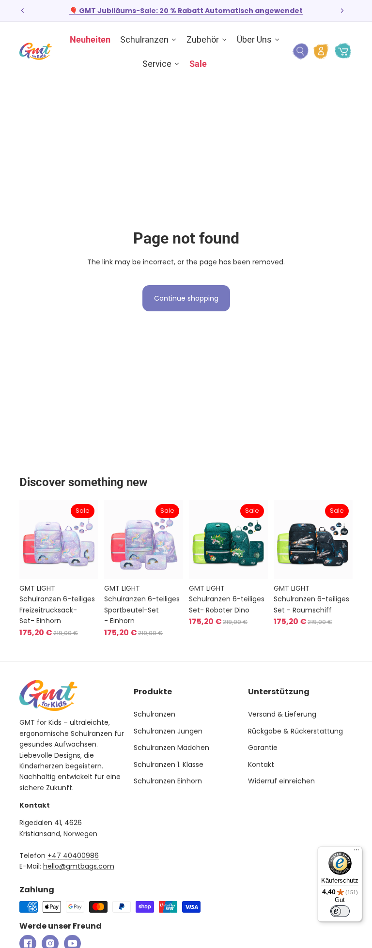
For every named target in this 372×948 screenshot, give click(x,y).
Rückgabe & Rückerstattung (295, 731)
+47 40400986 (73, 855)
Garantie (263, 747)
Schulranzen (154, 714)
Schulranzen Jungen (168, 731)
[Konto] (321, 51)
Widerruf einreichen (281, 781)
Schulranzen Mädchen (171, 747)
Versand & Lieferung (282, 714)
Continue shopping (186, 298)
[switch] (340, 911)
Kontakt (261, 764)
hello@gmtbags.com (78, 866)
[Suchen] (300, 51)
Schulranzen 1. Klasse (168, 764)
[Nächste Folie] (342, 10)
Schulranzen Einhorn (168, 781)
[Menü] (356, 852)
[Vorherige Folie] (22, 10)
